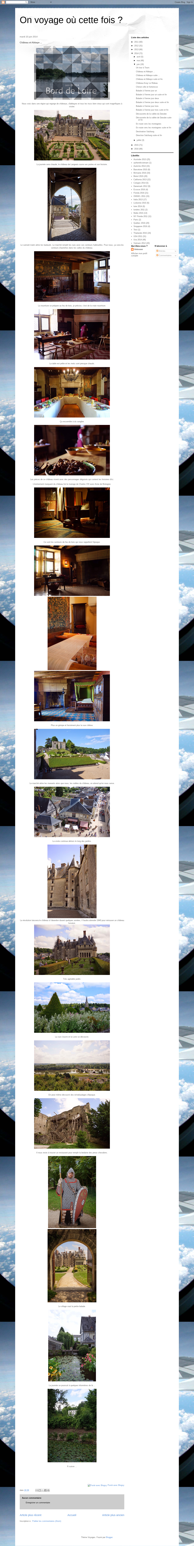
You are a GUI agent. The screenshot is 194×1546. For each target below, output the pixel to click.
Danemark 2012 (140, 186)
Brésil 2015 (138, 176)
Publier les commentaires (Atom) (46, 1521)
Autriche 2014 (140, 166)
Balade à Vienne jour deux (147, 98)
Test (135, 230)
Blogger (109, 1537)
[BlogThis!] (39, 1490)
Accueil (71, 1515)
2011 (136, 42)
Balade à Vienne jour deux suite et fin (152, 102)
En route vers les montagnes (148, 124)
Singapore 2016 (140, 226)
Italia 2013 (138, 199)
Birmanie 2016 (140, 173)
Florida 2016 (139, 193)
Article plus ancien (113, 1515)
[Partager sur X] (42, 1490)
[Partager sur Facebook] (45, 1490)
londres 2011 (139, 210)
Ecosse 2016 (139, 189)
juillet (139, 140)
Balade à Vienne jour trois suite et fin (152, 110)
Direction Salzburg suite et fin (149, 135)
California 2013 (140, 179)
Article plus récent (30, 1515)
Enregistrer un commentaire (38, 1502)
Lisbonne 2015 (140, 203)
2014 (136, 53)
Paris (136, 220)
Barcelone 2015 (140, 169)
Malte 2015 (138, 213)
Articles (161, 251)
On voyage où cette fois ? (71, 20)
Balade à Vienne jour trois (147, 106)
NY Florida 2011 (140, 216)
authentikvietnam (141, 163)
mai (138, 60)
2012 (136, 46)
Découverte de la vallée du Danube (151, 114)
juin (138, 64)
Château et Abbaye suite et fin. (149, 79)
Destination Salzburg (145, 131)
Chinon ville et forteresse (147, 87)
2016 (136, 149)
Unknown (138, 249)
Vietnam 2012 (140, 243)
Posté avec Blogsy (116, 1485)
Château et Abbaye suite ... (148, 75)
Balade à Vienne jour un (146, 90)
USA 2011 (138, 236)
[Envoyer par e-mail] (36, 1490)
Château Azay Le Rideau (147, 83)
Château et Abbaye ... (145, 71)
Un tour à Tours (142, 67)
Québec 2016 (139, 223)
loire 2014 (138, 206)
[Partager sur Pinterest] (48, 1490)
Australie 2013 (140, 159)
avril (139, 57)
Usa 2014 (138, 240)
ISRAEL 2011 (139, 196)
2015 (136, 145)
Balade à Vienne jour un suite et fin (151, 94)
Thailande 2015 (140, 233)
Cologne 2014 (140, 183)
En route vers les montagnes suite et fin (153, 127)
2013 (136, 49)
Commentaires (165, 255)
